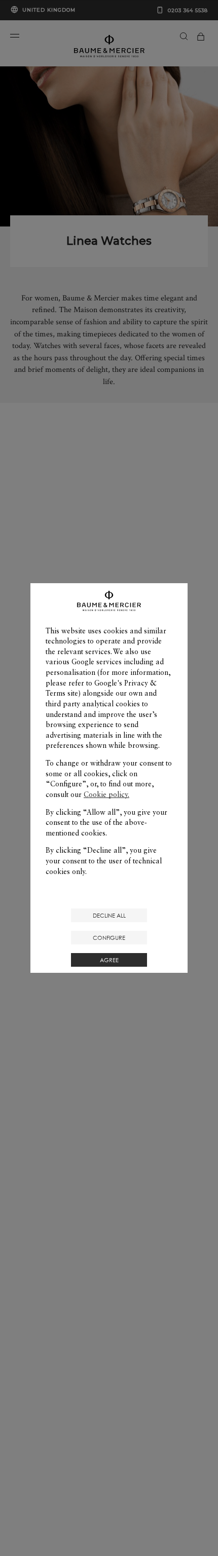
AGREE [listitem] (109, 960)
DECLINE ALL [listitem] (109, 915)
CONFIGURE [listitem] (109, 937)
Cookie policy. (106, 794)
